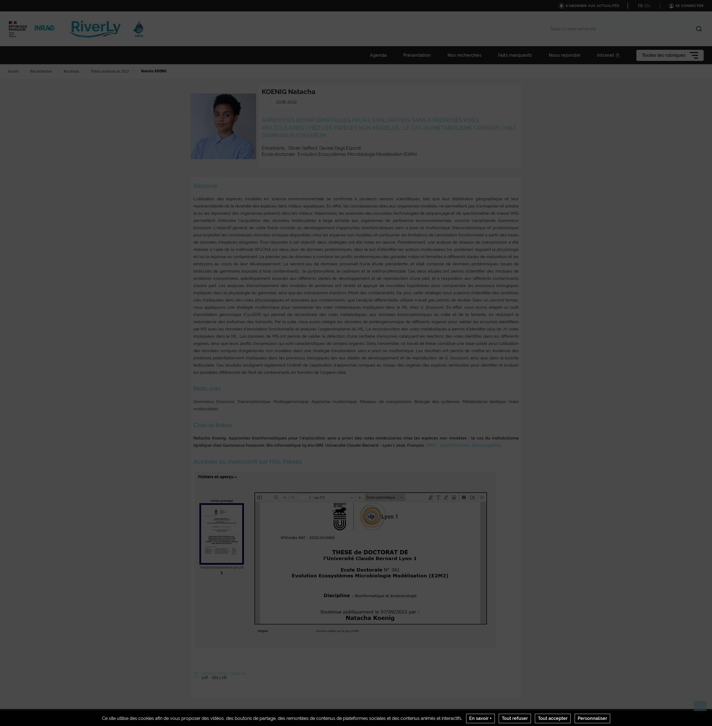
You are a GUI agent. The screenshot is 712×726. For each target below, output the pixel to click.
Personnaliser (592, 718)
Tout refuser (515, 718)
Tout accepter (553, 718)
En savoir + (480, 718)
